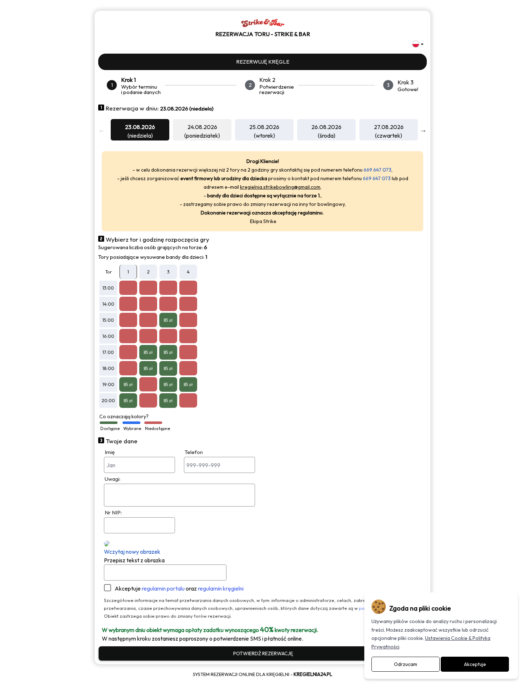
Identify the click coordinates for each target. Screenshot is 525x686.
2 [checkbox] (148, 272)
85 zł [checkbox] (168, 320)
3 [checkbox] (168, 272)
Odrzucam (405, 664)
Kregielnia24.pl (313, 674)
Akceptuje (179, 588)
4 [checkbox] (188, 272)
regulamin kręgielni (221, 588)
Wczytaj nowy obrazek (132, 551)
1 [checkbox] (128, 272)
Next (423, 129)
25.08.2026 (264, 126)
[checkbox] (128, 288)
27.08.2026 (389, 126)
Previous (101, 129)
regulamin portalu (163, 588)
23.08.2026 (140, 126)
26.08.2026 (326, 126)
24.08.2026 (202, 126)
